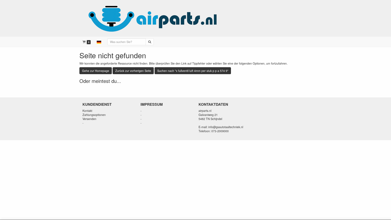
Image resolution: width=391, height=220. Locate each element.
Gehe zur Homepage (95, 71)
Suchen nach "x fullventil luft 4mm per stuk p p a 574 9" (192, 71)
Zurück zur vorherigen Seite (133, 71)
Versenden (89, 119)
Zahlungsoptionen (94, 115)
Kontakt (87, 111)
